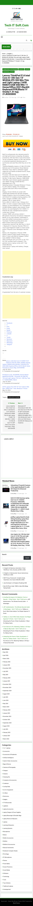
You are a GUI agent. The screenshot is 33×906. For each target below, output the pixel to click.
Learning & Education (8, 825)
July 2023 (5, 729)
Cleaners (5, 773)
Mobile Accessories (8, 838)
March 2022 (6, 739)
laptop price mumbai (13, 397)
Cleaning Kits (6, 777)
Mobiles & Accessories (9, 844)
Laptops (27, 69)
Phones (5, 860)
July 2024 (5, 697)
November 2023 (7, 716)
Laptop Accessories (8, 809)
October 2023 (6, 719)
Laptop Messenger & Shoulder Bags (12, 815)
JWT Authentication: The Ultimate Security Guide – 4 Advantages (16, 601)
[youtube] (20, 9)
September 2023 (7, 723)
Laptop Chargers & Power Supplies (12, 812)
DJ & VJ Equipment (8, 790)
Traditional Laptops (8, 72)
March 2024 (6, 706)
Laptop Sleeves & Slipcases (10, 818)
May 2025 (5, 674)
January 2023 (6, 735)
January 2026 (6, 665)
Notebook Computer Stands (10, 851)
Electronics (6, 796)
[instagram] (14, 9)
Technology (6, 876)
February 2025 (6, 678)
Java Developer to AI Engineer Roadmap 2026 (15, 583)
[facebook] (13, 9)
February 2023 (6, 732)
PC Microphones (7, 857)
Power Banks (6, 863)
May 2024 (5, 703)
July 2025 (5, 671)
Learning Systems (7, 828)
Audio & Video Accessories (10, 761)
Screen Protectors (7, 867)
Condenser (6, 783)
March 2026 (6, 658)
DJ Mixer (5, 793)
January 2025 (6, 681)
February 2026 (6, 662)
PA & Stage (6, 854)
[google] (18, 9)
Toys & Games (7, 883)
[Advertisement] (16, 262)
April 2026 (5, 655)
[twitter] (16, 9)
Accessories (6, 751)
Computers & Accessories (10, 69)
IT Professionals (7, 802)
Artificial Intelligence (8, 757)
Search (4, 554)
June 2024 (5, 700)
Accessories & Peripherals (10, 754)
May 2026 (5, 652)
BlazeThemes (16, 903)
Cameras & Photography (9, 767)
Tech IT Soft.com (16, 25)
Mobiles (5, 841)
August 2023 (6, 726)
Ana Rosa (6, 97)
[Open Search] (26, 40)
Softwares (5, 873)
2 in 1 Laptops (6, 748)
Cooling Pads (6, 786)
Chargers (5, 770)
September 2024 (7, 690)
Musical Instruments (8, 847)
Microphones (6, 831)
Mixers (5, 835)
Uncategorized (7, 889)
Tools (4, 879)
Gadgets (21, 69)
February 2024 (6, 710)
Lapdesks (5, 806)
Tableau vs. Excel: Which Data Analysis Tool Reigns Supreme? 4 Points (16, 611)
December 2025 (7, 668)
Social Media (6, 870)
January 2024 (6, 713)
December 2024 (7, 684)
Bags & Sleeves (7, 764)
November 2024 (7, 687)
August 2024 (6, 694)
